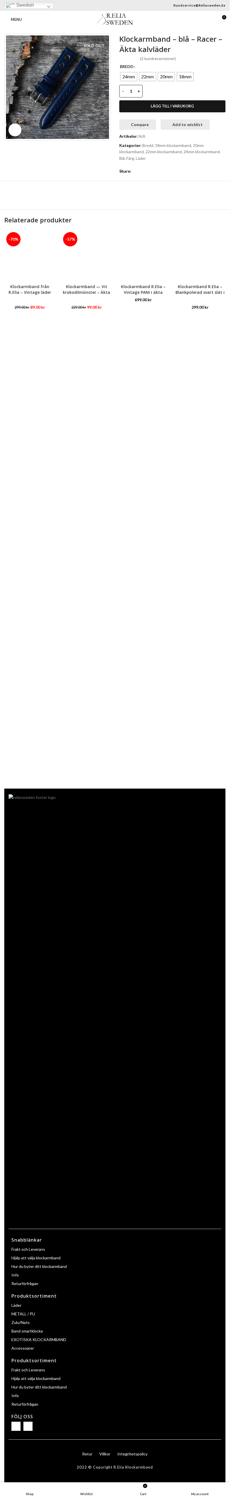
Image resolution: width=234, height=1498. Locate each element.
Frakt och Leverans (28, 1249)
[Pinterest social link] (148, 171)
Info (15, 1274)
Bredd (147, 145)
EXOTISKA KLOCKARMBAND (38, 1339)
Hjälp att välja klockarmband (35, 1257)
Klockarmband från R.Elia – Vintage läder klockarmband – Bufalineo (30, 295)
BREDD (127, 66)
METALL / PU (23, 1313)
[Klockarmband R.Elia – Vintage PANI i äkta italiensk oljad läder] (143, 255)
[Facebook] (16, 1426)
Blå (122, 158)
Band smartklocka (27, 1331)
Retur (87, 1453)
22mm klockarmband (164, 151)
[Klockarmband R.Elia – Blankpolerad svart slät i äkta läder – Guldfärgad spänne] (199, 255)
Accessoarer (22, 1348)
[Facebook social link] (134, 171)
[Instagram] (28, 1426)
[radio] (128, 76)
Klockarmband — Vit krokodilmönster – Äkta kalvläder (86, 292)
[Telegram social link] (162, 171)
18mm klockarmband (173, 145)
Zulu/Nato (20, 1322)
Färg (130, 158)
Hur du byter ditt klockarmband (39, 1266)
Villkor (104, 1453)
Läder (141, 158)
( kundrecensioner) (158, 58)
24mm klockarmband (201, 151)
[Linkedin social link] (155, 171)
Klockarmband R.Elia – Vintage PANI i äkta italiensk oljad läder (143, 292)
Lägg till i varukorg (172, 106)
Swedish (24, 5)
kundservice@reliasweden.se (199, 5)
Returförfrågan (24, 1283)
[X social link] (141, 171)
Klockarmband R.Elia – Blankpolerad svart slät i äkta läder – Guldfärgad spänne (200, 295)
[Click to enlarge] (15, 129)
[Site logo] (115, 19)
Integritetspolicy (132, 1453)
